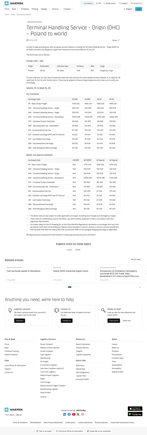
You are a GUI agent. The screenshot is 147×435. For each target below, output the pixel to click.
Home (7, 15)
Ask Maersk (88, 3)
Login (139, 9)
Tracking (35, 9)
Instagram (82, 414)
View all (43, 397)
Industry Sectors (82, 348)
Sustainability (117, 365)
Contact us (67, 321)
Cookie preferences (85, 423)
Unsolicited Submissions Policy (122, 423)
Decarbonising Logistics (49, 389)
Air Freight (44, 361)
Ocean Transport (46, 344)
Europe (69, 250)
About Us (115, 348)
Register (129, 9)
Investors (115, 351)
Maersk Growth (117, 372)
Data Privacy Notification (53, 423)
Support (124, 3)
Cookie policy (70, 423)
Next (139, 287)
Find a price (113, 321)
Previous (133, 287)
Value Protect (45, 393)
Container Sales (117, 358)
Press (114, 361)
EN (100, 3)
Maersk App (80, 369)
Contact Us (137, 3)
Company (67, 9)
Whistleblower (35, 423)
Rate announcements (24, 15)
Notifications (109, 3)
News (13, 15)
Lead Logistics (45, 355)
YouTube (74, 414)
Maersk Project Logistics (49, 375)
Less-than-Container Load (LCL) (52, 368)
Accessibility (116, 368)
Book (14, 9)
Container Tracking (12, 351)
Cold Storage (45, 382)
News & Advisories (83, 344)
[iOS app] (135, 408)
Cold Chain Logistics (48, 372)
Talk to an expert (45, 431)
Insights (79, 351)
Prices (7, 9)
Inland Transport (46, 351)
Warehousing (45, 358)
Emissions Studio (82, 379)
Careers (114, 344)
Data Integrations (82, 372)
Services (55, 9)
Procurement (117, 355)
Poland (77, 250)
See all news (135, 259)
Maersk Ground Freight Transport (53, 386)
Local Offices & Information (15, 365)
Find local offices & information (71, 431)
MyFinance (80, 365)
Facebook (69, 414)
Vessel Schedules (11, 355)
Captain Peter (81, 376)
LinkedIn (64, 414)
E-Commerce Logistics (48, 365)
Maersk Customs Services (50, 348)
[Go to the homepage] (14, 411)
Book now (127, 321)
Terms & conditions (20, 423)
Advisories (57, 267)
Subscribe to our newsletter (100, 431)
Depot (42, 379)
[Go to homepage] (14, 3)
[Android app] (135, 414)
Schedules (25, 9)
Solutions (19, 321)
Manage (44, 9)
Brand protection (101, 423)
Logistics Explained (83, 355)
